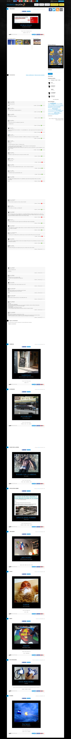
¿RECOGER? (12, 531)
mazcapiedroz (13, 312)
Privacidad (55, 118)
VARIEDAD (11, 344)
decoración (29, 731)
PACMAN (11, 695)
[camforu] (8, 108)
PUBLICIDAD (12, 8)
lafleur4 (39, 389)
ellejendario (13, 301)
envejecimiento (55, 106)
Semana (52, 80)
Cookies (59, 118)
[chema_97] (8, 226)
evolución (52, 113)
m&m (24, 653)
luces (26, 731)
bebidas (25, 382)
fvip (39, 618)
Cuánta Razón (50, 115)
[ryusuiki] (8, 246)
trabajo (49, 103)
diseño (61, 111)
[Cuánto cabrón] (20, 1)
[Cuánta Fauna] (27, 1)
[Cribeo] (24, 1)
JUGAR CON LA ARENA (14, 447)
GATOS (10, 571)
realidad (53, 103)
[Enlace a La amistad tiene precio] (27, 44)
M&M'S (10, 618)
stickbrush (13, 275)
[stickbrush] (8, 275)
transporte (61, 104)
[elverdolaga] (8, 102)
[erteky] (8, 135)
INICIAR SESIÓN (61, 1)
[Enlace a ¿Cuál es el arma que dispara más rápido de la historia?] (37, 44)
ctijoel (39, 531)
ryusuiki (13, 245)
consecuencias (50, 105)
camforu (13, 108)
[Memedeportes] (14, 1)
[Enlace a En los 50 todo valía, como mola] (19, 44)
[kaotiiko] (8, 165)
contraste (49, 104)
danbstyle (38, 488)
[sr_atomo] (8, 282)
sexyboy (13, 120)
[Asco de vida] (12, 1)
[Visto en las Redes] (16, 1)
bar (27, 382)
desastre (59, 106)
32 (7, 344)
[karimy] (8, 159)
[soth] (8, 206)
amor (59, 107)
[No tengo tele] (29, 1)
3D (29, 32)
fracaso (55, 109)
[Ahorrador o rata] (35, 1)
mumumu (13, 238)
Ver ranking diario (56, 99)
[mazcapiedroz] (8, 312)
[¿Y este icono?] (9, 134)
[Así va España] (18, 1)
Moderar (61, 4)
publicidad (24, 32)
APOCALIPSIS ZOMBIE (14, 488)
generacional (53, 110)
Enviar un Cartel (54, 4)
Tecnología (58, 110)
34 (7, 488)
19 (7, 618)
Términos (52, 118)
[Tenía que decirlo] (33, 1)
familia (61, 103)
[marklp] (8, 171)
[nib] (8, 220)
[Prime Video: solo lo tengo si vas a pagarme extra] (56, 68)
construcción (58, 103)
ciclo (59, 105)
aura (48, 111)
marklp (12, 170)
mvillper (39, 447)
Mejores (41, 4)
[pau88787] (8, 114)
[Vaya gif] (31, 1)
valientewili (13, 267)
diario (27, 32)
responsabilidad (50, 106)
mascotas (58, 104)
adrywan (39, 571)
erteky (12, 134)
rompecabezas (27, 653)
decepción (49, 107)
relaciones (49, 114)
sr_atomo (13, 282)
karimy (12, 158)
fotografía (49, 113)
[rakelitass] (8, 177)
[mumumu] (8, 239)
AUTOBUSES (12, 389)
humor (56, 104)
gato (50, 111)
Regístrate (55, 1)
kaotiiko (13, 164)
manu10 (13, 152)
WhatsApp (59, 109)
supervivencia (50, 109)
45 (7, 447)
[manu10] (8, 153)
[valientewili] (8, 268)
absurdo (57, 113)
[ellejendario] (8, 302)
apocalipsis (49, 110)
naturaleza (61, 105)
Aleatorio (47, 4)
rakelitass (13, 176)
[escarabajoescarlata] (8, 233)
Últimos (36, 4)
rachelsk (39, 344)
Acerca (50, 118)
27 (7, 8)
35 (7, 695)
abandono (56, 114)
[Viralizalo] (37, 1)
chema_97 (13, 225)
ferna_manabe (13, 288)
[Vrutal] (22, 1)
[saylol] (8, 141)
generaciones (57, 111)
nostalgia (52, 104)
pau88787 (13, 114)
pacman (23, 731)
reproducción (53, 111)
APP (62, 118)
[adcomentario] (8, 200)
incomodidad (53, 107)
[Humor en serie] (25, 1)
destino (57, 105)
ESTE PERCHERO (13, 659)
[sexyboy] (8, 120)
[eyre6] (8, 128)
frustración (53, 114)
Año (59, 80)
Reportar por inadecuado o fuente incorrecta (39, 385)
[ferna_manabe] (8, 289)
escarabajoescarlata (14, 232)
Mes (56, 80)
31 (7, 389)
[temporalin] (8, 212)
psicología (54, 105)
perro (60, 113)
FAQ (61, 118)
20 (7, 571)
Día (49, 80)
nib (12, 219)
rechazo (62, 110)
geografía (57, 107)
